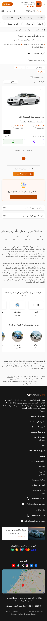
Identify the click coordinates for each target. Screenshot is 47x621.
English (40, 611)
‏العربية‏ (34, 611)
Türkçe (7, 611)
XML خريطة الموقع (38, 461)
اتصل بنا (42, 472)
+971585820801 (37, 498)
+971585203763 (37, 516)
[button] (44, 11)
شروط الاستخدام (39, 490)
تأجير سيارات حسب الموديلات (35, 53)
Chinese (27, 614)
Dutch (21, 611)
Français (27, 611)
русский (14, 611)
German (14, 614)
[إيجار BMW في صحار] (23, 99)
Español (34, 614)
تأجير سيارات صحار (38, 432)
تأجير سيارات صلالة (38, 427)
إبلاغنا (24, 366)
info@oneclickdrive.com (35, 504)
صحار (30, 30)
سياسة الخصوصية (25, 379)
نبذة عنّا (42, 445)
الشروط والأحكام (38, 485)
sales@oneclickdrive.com (34, 521)
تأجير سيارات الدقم (38, 416)
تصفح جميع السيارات (22, 174)
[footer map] (23, 581)
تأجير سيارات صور (38, 437)
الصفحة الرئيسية (38, 30)
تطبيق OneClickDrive (28, 3)
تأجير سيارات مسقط (37, 421)
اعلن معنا (41, 466)
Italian (20, 614)
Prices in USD (39, 77)
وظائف (42, 456)
